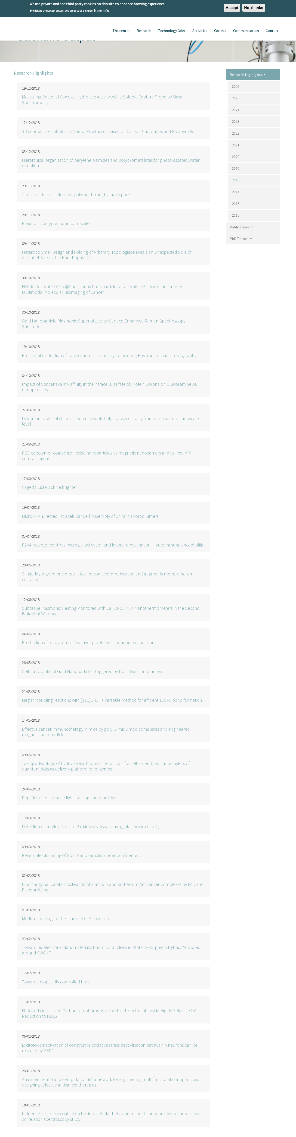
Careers (220, 30)
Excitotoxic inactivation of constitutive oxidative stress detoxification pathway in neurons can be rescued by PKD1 (109, 1047)
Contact (272, 30)
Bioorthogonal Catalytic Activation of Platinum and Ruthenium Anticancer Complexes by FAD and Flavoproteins (113, 887)
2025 (235, 98)
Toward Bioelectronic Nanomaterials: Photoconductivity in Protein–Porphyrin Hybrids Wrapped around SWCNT (111, 950)
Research (144, 30)
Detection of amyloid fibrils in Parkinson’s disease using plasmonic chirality (91, 826)
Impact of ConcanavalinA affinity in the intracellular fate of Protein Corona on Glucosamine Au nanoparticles (109, 386)
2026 (235, 86)
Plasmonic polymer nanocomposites (56, 223)
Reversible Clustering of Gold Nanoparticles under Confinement (81, 855)
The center (121, 30)
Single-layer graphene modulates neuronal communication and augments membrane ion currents (107, 576)
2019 (235, 168)
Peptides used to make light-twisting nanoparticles (69, 797)
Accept (232, 8)
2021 (235, 145)
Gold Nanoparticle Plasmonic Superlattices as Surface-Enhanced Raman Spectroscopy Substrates (103, 323)
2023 (235, 121)
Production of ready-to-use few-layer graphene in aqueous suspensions (89, 642)
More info (101, 10)
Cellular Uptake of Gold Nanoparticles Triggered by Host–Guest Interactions (93, 671)
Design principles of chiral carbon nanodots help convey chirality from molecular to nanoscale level (110, 421)
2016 (235, 203)
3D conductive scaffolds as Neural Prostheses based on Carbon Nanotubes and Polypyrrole (108, 131)
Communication (246, 30)
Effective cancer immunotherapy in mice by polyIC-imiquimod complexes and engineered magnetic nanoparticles (106, 731)
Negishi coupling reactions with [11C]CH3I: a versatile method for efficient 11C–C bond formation (112, 700)
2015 (235, 215)
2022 (235, 133)
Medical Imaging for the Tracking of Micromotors (67, 918)
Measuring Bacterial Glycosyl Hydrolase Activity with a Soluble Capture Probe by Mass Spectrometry (102, 99)
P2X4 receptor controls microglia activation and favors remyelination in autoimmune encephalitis (113, 545)
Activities (199, 30)
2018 (235, 180)
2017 (235, 192)
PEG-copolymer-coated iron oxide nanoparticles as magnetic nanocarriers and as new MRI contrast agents (106, 455)
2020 (235, 156)
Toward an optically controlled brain (56, 982)
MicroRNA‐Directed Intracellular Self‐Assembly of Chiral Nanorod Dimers (90, 516)
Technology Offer (171, 30)
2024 (235, 109)
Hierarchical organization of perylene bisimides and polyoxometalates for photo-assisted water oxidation (111, 162)
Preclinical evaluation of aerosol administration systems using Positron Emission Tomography (109, 355)
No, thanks (253, 8)
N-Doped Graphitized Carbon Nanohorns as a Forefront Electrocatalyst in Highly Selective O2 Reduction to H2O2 (109, 1013)
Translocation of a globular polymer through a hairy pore (76, 194)
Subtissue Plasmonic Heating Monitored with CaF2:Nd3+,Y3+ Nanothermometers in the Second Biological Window (111, 610)
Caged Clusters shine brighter (49, 487)
